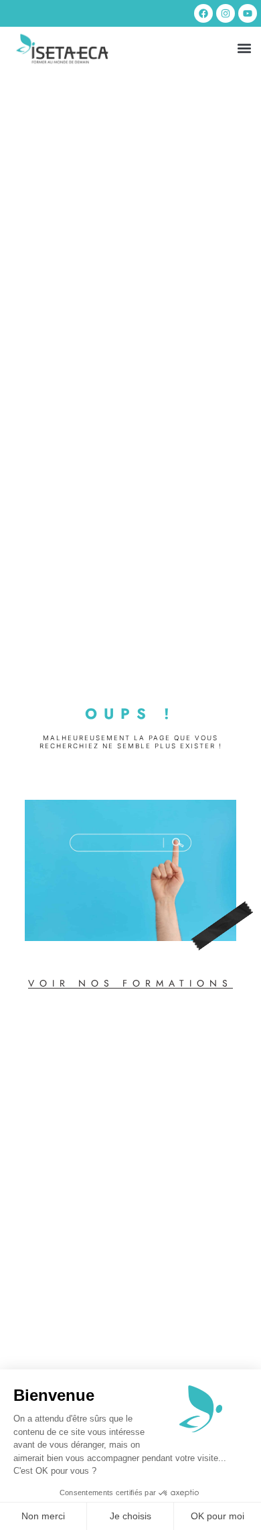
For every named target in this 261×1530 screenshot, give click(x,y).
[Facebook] (203, 13)
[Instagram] (225, 13)
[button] (244, 48)
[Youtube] (247, 13)
